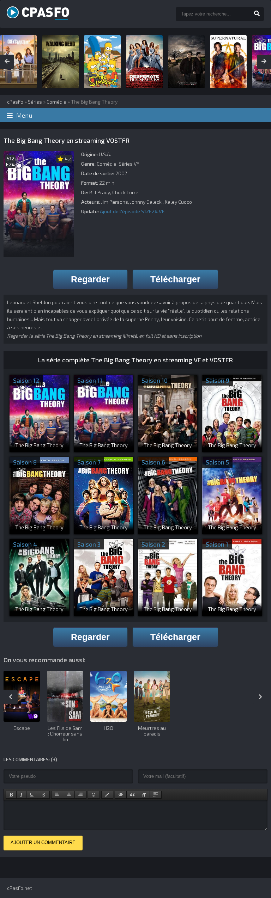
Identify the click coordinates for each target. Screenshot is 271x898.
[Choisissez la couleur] (107, 795)
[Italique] (21, 795)
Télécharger (175, 279)
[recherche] (257, 14)
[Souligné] (32, 795)
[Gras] (11, 795)
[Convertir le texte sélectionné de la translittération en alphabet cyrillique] (144, 795)
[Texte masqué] (121, 795)
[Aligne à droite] (80, 795)
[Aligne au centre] (69, 795)
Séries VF (129, 164)
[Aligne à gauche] (57, 795)
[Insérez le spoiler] (156, 795)
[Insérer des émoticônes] (94, 795)
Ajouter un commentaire (43, 842)
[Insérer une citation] (132, 795)
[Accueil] (85, 14)
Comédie (106, 164)
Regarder (90, 279)
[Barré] (44, 795)
